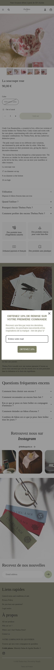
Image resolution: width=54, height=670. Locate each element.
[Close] (49, 313)
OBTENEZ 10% (27, 349)
